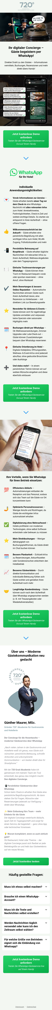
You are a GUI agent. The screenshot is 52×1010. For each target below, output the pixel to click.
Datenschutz (31, 1007)
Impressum (19, 1007)
